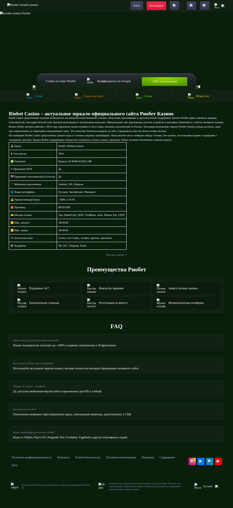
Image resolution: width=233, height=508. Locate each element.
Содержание (167, 457)
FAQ (14, 465)
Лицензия (147, 457)
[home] (22, 5)
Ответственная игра (87, 457)
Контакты (63, 457)
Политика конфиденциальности (32, 457)
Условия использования (121, 457)
